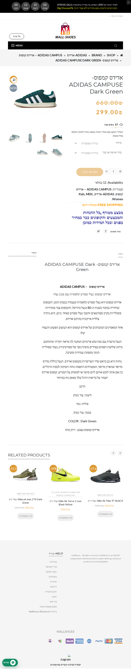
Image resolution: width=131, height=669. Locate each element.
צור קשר (53, 601)
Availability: (115, 182)
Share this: (115, 231)
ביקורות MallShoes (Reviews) (43, 611)
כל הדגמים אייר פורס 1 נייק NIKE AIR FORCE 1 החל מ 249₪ (65, 494)
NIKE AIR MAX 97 (105, 495)
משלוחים (53, 576)
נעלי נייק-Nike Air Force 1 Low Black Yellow (65, 503)
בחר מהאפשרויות (25, 516)
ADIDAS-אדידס (77, 55)
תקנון (54, 596)
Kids (82, 194)
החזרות (53, 581)
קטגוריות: (117, 189)
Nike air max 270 (25, 493)
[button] (14, 80)
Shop (111, 55)
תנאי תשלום (51, 571)
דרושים (53, 586)
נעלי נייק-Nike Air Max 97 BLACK (105, 500)
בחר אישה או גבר (112, 152)
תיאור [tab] (34, 252)
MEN (89, 194)
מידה (119, 142)
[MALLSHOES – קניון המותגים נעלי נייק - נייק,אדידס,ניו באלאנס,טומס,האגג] (65, 30)
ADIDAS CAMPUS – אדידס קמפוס (40, 55)
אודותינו (53, 561)
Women (117, 199)
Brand (97, 55)
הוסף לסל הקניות (89, 172)
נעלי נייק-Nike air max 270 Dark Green (25, 501)
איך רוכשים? (51, 566)
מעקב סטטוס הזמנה (48, 606)
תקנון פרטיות (51, 591)
